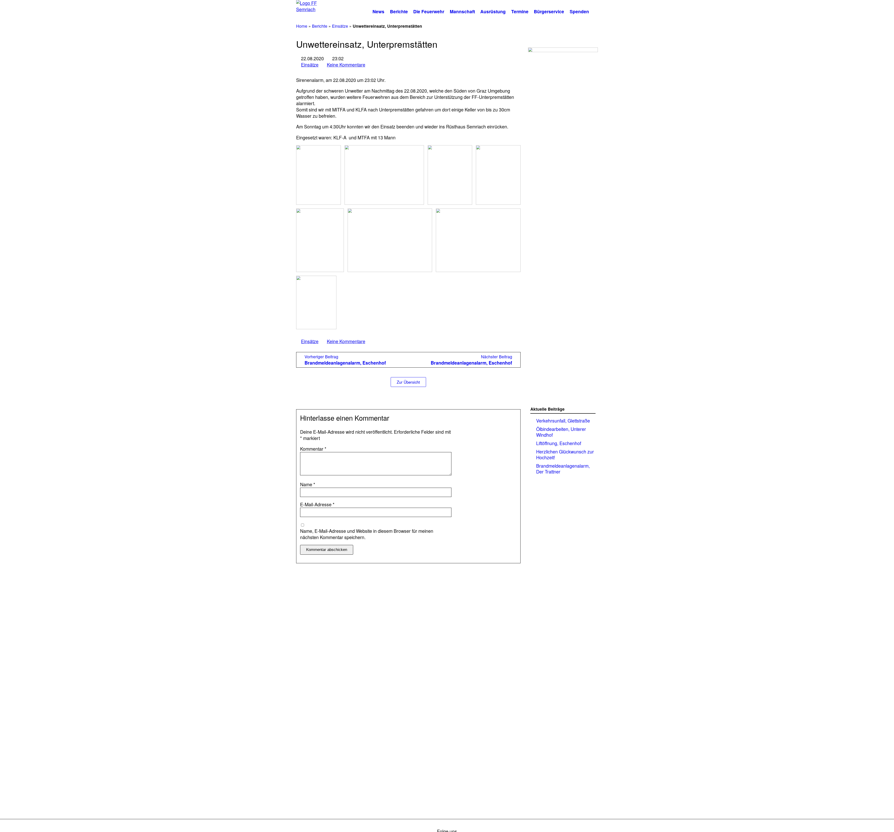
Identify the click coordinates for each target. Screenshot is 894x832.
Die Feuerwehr (428, 11)
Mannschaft (462, 11)
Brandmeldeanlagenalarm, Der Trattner (563, 469)
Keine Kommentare (346, 64)
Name (307, 484)
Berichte (399, 11)
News (378, 11)
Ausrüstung (493, 11)
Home (301, 26)
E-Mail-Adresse (317, 504)
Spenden (579, 11)
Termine (519, 11)
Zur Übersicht (408, 382)
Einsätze (340, 26)
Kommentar (313, 449)
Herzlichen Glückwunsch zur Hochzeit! (565, 454)
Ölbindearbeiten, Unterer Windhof (561, 432)
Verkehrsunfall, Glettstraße (563, 420)
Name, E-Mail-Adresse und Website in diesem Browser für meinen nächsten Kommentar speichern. (366, 534)
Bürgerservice (549, 11)
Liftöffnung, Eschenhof (558, 443)
